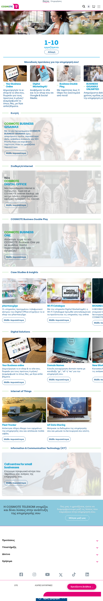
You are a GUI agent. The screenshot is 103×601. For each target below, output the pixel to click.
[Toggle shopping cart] (93, 6)
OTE (16, 585)
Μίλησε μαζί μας (77, 518)
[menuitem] (21, 574)
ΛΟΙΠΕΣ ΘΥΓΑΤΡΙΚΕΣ (43, 585)
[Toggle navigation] (98, 6)
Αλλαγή (51, 52)
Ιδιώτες (46, 1)
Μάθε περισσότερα (16, 153)
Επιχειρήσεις (56, 1)
